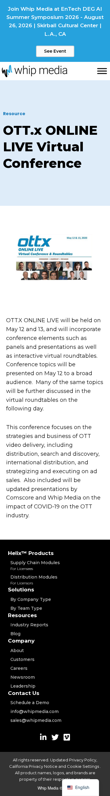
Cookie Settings (83, 766)
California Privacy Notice (33, 766)
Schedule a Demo (29, 702)
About (17, 650)
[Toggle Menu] (102, 71)
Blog (15, 633)
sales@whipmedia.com (35, 720)
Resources (22, 615)
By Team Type (26, 608)
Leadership (22, 686)
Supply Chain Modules (35, 565)
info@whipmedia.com (34, 711)
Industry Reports (29, 625)
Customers (22, 659)
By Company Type (30, 599)
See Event (55, 51)
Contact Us (23, 693)
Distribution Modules (33, 579)
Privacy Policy (82, 759)
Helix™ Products (31, 553)
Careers (19, 668)
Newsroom (22, 677)
